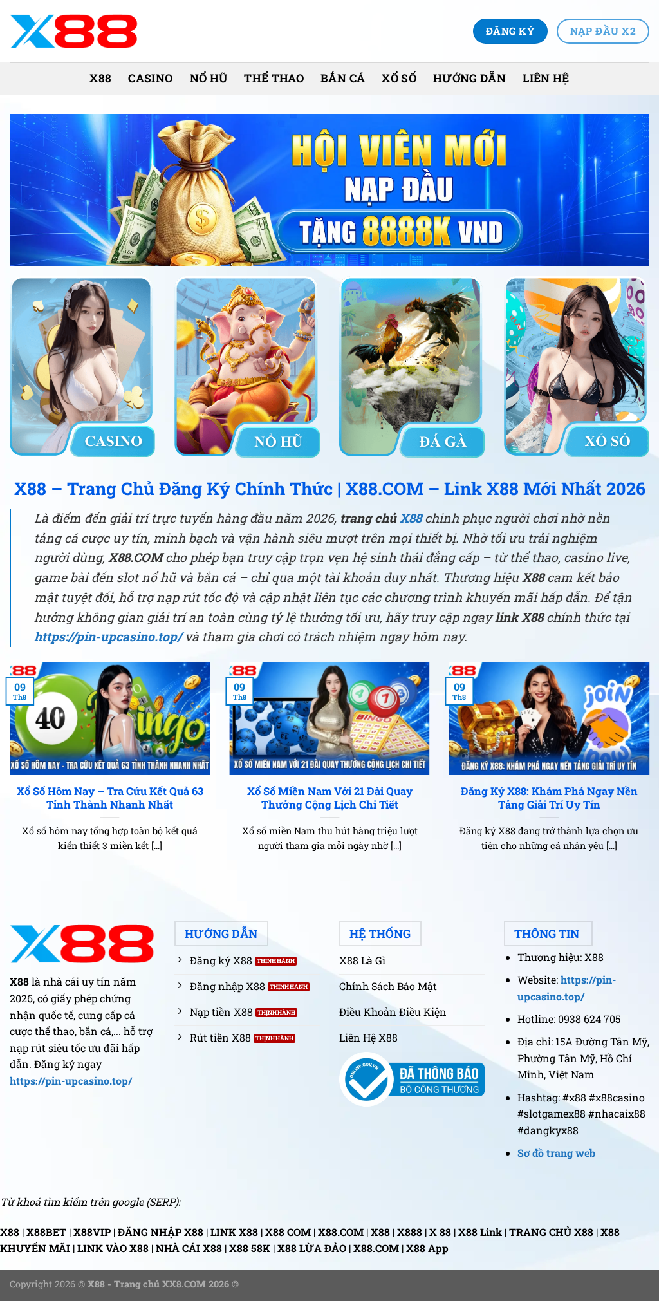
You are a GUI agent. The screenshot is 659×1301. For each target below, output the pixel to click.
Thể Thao (274, 78)
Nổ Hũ (209, 78)
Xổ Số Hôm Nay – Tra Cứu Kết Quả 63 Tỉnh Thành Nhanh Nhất (110, 798)
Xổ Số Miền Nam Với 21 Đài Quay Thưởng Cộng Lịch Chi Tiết (330, 798)
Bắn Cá (342, 78)
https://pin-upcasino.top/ (107, 636)
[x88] (74, 31)
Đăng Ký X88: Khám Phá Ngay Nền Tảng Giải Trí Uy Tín (549, 798)
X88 (100, 78)
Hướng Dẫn (469, 78)
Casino (150, 78)
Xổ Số (399, 78)
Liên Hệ (546, 78)
